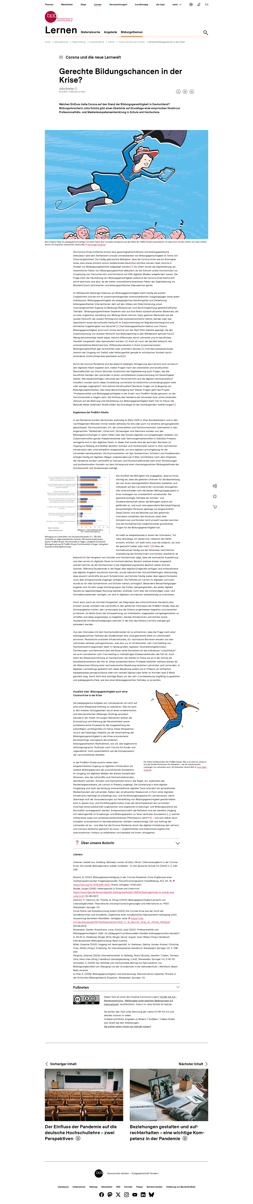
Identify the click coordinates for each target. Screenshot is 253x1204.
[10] (150, 817)
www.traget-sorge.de (96, 245)
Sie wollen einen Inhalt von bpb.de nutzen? (127, 1026)
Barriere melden (154, 1187)
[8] (152, 546)
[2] (118, 326)
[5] (142, 348)
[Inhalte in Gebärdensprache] (199, 5)
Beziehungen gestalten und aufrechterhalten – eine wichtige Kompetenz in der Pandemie (167, 1133)
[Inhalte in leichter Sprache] (191, 5)
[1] (132, 266)
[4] (126, 341)
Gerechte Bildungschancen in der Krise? (167, 42)
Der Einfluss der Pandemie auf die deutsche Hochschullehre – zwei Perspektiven (81, 1133)
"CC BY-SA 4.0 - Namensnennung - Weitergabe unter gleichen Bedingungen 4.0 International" (140, 1000)
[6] (124, 356)
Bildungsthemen (61, 42)
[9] (84, 557)
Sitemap (93, 1187)
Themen (111, 42)
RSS (118, 1187)
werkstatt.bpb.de (96, 42)
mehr (176, 4)
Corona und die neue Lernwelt (132, 42)
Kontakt (128, 1187)
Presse (139, 1187)
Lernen (48, 42)
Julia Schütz (68, 89)
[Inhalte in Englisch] (206, 5)
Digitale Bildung (79, 42)
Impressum (63, 1187)
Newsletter (106, 1187)
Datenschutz (79, 1187)
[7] (174, 404)
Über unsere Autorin (97, 843)
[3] (172, 333)
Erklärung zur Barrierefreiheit (180, 1187)
